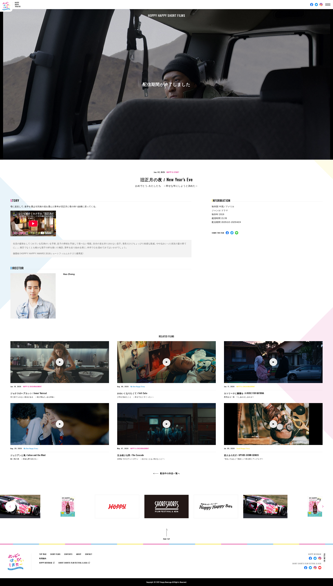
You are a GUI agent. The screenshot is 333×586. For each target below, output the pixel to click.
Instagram (321, 4)
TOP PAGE (42, 554)
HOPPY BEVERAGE (45, 563)
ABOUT (78, 554)
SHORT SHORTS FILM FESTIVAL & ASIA (72, 563)
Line (236, 232)
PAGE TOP (166, 539)
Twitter (316, 4)
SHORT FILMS (55, 554)
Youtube (319, 567)
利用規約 (42, 558)
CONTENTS (68, 554)
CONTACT (88, 554)
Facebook (311, 4)
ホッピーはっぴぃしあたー (6, 6)
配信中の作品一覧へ (170, 473)
